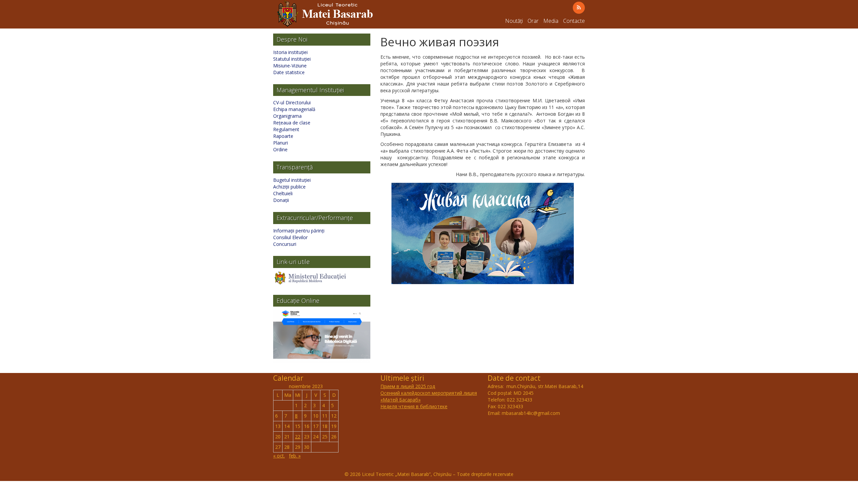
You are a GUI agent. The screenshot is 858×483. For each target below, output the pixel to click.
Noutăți (514, 20)
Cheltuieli (283, 193)
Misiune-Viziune (290, 65)
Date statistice (289, 72)
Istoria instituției (290, 52)
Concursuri (284, 244)
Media (550, 20)
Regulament (286, 129)
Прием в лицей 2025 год (407, 386)
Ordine (280, 149)
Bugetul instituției (292, 180)
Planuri (280, 143)
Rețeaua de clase (291, 122)
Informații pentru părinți (298, 230)
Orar (533, 20)
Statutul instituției (292, 59)
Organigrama (287, 116)
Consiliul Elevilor (290, 237)
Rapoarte (283, 136)
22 (297, 436)
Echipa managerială (294, 109)
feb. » (295, 455)
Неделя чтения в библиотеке (413, 406)
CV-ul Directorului (292, 102)
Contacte (574, 20)
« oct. (279, 455)
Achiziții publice (289, 186)
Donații (281, 200)
